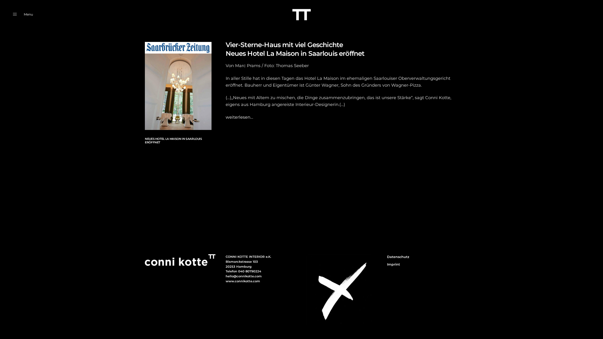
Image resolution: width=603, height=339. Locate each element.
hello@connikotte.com (244, 276)
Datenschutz (398, 257)
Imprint (393, 264)
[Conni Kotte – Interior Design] (301, 14)
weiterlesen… (239, 117)
